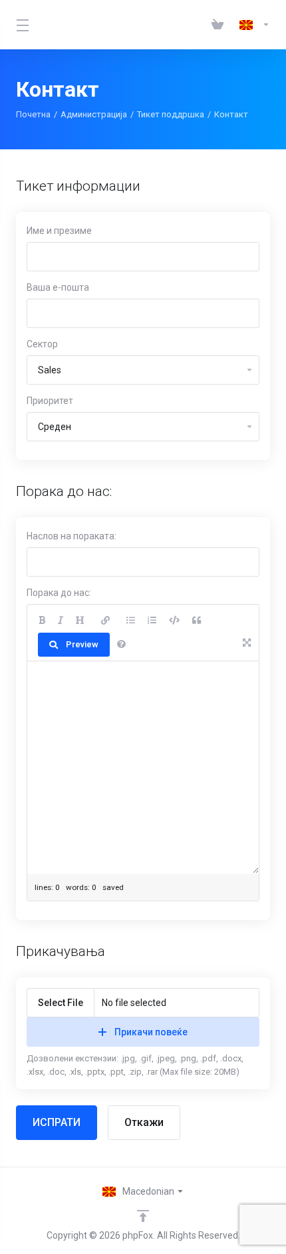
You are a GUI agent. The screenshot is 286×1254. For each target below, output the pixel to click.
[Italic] (60, 621)
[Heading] (80, 621)
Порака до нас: (59, 592)
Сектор (42, 344)
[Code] (174, 621)
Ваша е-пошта (58, 287)
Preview (82, 644)
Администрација (94, 114)
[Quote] (196, 621)
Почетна (33, 114)
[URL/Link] (105, 621)
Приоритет (50, 400)
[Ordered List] (152, 621)
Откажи (144, 1122)
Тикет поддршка (170, 114)
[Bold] (42, 621)
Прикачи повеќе (151, 1032)
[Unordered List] (130, 621)
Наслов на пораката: (71, 536)
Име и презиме (59, 230)
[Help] (121, 645)
